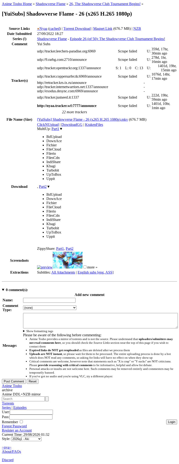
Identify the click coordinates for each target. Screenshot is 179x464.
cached (54, 29)
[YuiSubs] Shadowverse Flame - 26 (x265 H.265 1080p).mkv (82, 119)
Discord (8, 460)
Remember (10, 422)
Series (6, 407)
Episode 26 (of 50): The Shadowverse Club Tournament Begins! (117, 39)
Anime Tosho (12, 386)
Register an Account (17, 430)
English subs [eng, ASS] (96, 272)
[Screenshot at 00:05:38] (68, 267)
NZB (137, 29)
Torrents (8, 403)
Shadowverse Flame (50, 4)
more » (92, 267)
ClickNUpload (48, 125)
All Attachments (63, 272)
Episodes (20, 407)
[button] (84, 266)
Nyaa (42, 29)
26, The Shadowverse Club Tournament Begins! (105, 4)
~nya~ (6, 447)
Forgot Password (14, 426)
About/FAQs (11, 452)
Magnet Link (102, 29)
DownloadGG (72, 125)
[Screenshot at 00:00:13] (45, 267)
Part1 (55, 129)
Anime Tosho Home (17, 4)
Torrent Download (77, 29)
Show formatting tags (39, 331)
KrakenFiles (94, 125)
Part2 (43, 187)
